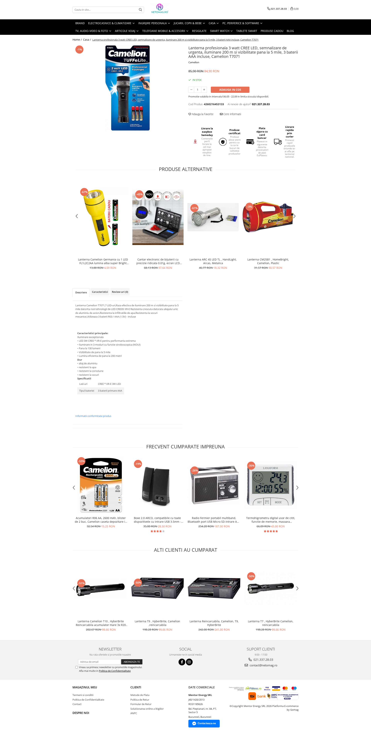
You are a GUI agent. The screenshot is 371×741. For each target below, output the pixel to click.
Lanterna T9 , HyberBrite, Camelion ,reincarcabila (157, 623)
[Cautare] (140, 10)
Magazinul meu (84, 687)
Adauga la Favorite (202, 114)
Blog (290, 31)
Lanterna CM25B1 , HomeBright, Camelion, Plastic (268, 261)
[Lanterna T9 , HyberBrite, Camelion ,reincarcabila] (157, 588)
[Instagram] (189, 662)
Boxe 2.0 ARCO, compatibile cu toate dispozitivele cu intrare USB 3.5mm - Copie (157, 519)
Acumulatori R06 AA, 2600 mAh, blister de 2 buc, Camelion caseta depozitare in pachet (101, 519)
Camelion (193, 62)
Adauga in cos (230, 89)
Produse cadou (272, 31)
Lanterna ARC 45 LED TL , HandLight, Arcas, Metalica (213, 261)
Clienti (135, 687)
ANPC (133, 713)
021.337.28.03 (263, 660)
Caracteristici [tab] (100, 292)
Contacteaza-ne (207, 723)
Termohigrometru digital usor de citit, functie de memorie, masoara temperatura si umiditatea (270, 519)
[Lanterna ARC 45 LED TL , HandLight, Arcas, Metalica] (213, 217)
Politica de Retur (139, 699)
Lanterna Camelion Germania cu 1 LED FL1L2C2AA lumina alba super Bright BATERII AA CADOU (103, 261)
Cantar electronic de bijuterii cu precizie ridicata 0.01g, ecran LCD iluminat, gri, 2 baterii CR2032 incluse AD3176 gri (158, 261)
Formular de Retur (140, 704)
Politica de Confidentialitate (115, 671)
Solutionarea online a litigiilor (147, 708)
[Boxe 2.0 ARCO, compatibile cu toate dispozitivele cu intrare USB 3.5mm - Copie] (157, 485)
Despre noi (80, 713)
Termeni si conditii (82, 695)
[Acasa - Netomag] (169, 9)
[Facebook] (182, 662)
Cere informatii (232, 114)
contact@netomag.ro (263, 665)
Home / (77, 39)
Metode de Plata (139, 695)
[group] (127, 87)
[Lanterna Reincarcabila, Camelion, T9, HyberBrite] (214, 588)
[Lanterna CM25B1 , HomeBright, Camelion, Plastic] (268, 217)
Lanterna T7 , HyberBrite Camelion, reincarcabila (270, 623)
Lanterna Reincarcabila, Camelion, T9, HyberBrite (214, 623)
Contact (77, 704)
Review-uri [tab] (120, 292)
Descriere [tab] (81, 292)
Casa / (87, 39)
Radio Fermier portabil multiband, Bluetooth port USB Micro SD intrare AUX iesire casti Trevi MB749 (214, 519)
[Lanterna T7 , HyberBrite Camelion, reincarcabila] (270, 588)
